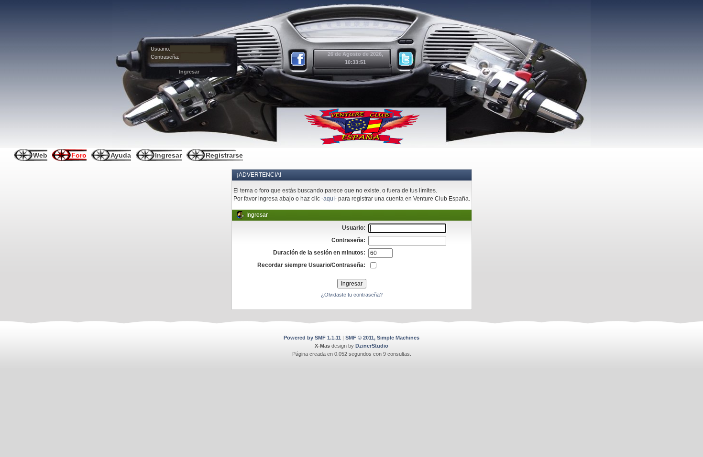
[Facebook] (299, 59)
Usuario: (160, 49)
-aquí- (329, 198)
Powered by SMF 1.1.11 (312, 337)
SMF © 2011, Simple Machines (382, 337)
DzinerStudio (371, 346)
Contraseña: (165, 57)
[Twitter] (406, 59)
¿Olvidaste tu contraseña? (352, 295)
